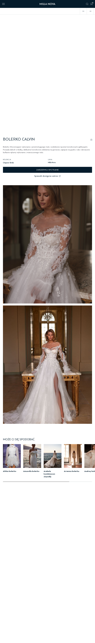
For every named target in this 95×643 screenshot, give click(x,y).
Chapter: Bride (8, 163)
